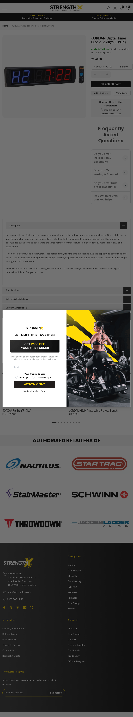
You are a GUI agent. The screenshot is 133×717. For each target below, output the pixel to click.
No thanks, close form (34, 391)
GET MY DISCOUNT (34, 384)
